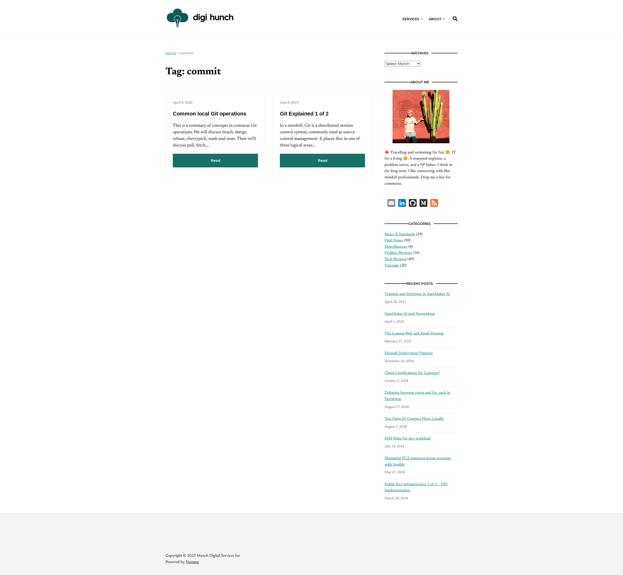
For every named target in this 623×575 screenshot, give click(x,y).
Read (215, 160)
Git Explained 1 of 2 (304, 114)
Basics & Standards (400, 234)
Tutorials (392, 266)
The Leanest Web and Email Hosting (414, 333)
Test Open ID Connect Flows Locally (414, 419)
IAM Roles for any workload (408, 439)
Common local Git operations (209, 114)
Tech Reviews (395, 259)
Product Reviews (398, 253)
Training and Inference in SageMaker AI (417, 294)
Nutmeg (192, 562)
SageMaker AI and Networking (410, 314)
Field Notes (394, 240)
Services (410, 19)
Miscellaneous (396, 247)
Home (170, 53)
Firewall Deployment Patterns (409, 353)
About (435, 19)
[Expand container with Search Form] (455, 18)
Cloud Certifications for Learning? (412, 373)
